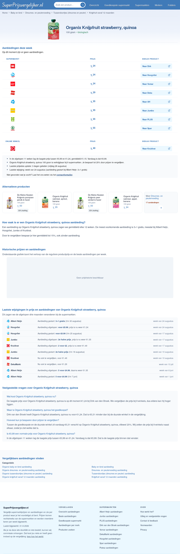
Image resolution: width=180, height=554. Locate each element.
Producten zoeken (67, 529)
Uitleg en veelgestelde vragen (153, 516)
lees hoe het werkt (35, 536)
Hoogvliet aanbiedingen (110, 538)
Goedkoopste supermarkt (70, 520)
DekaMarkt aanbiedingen (111, 534)
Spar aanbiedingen (108, 543)
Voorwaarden (146, 525)
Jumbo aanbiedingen (109, 516)
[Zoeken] (82, 5)
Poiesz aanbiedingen (109, 547)
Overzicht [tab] (94, 5)
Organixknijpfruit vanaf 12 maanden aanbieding (23, 476)
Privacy (143, 529)
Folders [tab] (172, 5)
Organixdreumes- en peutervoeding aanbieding (23, 470)
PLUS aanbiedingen (108, 520)
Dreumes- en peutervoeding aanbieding (109, 470)
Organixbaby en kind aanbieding (17, 466)
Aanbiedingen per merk (69, 525)
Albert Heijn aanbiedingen (111, 511)
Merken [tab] (158, 5)
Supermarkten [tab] (142, 5)
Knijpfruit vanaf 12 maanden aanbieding (109, 476)
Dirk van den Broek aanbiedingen (114, 525)
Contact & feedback (149, 520)
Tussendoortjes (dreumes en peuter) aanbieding (113, 473)
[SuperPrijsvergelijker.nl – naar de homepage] (22, 5)
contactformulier (64, 174)
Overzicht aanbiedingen (69, 511)
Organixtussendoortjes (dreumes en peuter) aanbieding (27, 473)
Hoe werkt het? (147, 511)
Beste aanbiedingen (67, 516)
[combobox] (67, 4)
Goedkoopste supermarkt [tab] (117, 5)
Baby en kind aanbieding (103, 466)
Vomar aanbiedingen (109, 529)
